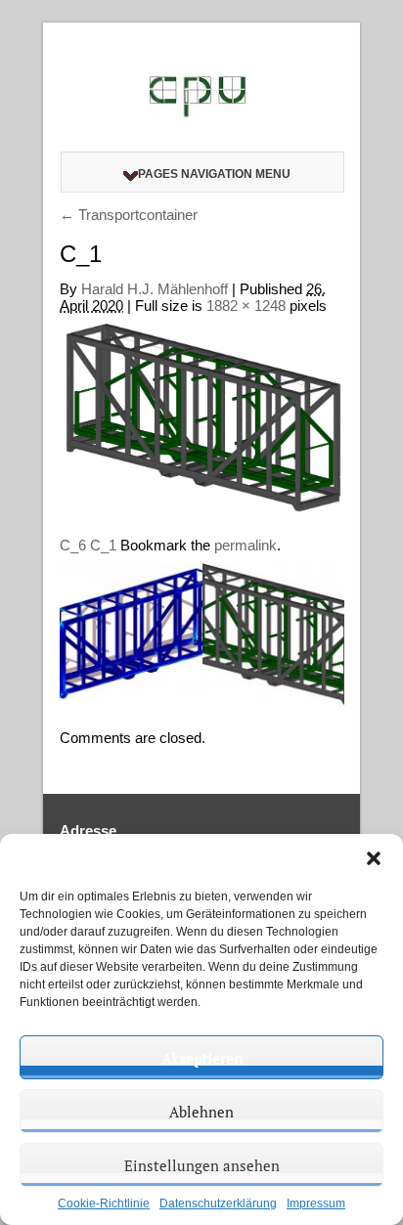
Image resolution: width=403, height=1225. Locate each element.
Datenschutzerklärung (218, 1203)
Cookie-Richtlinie (104, 1203)
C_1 (103, 545)
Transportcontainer (129, 214)
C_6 (73, 545)
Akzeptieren (202, 1058)
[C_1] (202, 417)
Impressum (316, 1203)
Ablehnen (201, 1111)
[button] (373, 858)
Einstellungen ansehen (202, 1165)
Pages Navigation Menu (214, 174)
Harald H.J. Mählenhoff (154, 289)
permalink (245, 545)
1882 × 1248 (246, 305)
